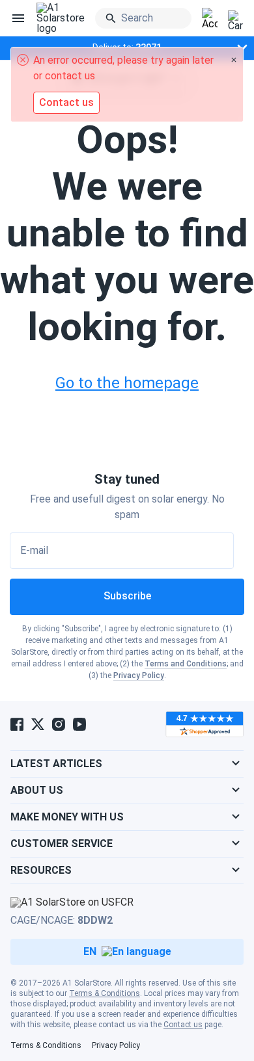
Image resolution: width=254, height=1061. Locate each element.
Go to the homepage (127, 383)
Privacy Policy (138, 675)
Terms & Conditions (104, 993)
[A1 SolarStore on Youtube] (79, 724)
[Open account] (210, 19)
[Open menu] (18, 18)
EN (89, 951)
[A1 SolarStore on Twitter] (37, 724)
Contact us (183, 1024)
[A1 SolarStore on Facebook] (16, 724)
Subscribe (127, 596)
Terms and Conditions (186, 663)
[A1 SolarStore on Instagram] (58, 724)
